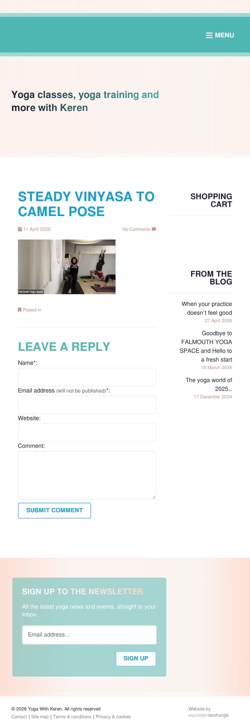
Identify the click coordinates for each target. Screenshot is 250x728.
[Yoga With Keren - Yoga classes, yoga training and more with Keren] (125, 35)
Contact (19, 717)
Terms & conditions (72, 717)
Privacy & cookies (113, 717)
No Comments (136, 229)
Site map (40, 717)
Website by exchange (208, 712)
